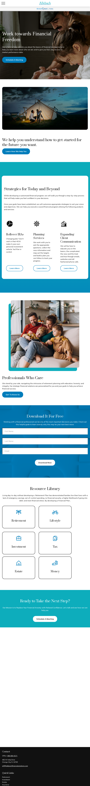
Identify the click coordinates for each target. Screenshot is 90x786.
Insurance (5, 785)
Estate (4, 782)
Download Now (45, 463)
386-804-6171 (12, 756)
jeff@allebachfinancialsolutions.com (15, 766)
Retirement (6, 777)
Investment (6, 780)
